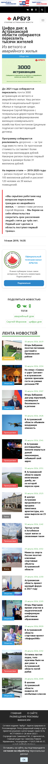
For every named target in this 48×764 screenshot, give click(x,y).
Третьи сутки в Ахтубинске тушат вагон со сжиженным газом (34, 532)
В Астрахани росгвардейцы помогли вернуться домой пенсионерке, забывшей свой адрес (35, 452)
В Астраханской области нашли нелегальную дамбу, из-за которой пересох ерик (33, 479)
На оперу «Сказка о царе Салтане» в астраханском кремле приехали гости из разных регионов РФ (34, 377)
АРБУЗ (18, 19)
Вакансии (24, 720)
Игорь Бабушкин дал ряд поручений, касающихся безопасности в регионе (35, 400)
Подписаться (24, 283)
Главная (16, 713)
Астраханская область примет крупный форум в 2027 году (33, 584)
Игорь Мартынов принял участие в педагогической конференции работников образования (34, 612)
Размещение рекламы (24, 716)
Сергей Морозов (16, 321)
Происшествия (10, 432)
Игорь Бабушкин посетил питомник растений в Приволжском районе (34, 351)
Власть (6, 569)
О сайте (32, 713)
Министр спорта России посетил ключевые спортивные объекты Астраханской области (33, 561)
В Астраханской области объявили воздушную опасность (34, 423)
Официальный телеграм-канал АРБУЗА (33, 260)
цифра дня (35, 321)
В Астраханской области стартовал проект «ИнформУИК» (34, 634)
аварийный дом (24, 316)
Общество (24, 56)
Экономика (8, 358)
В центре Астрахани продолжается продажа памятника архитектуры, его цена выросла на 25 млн (35, 506)
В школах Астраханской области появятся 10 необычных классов (35, 688)
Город (6, 516)
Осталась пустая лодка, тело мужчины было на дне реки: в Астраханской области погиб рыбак (34, 663)
